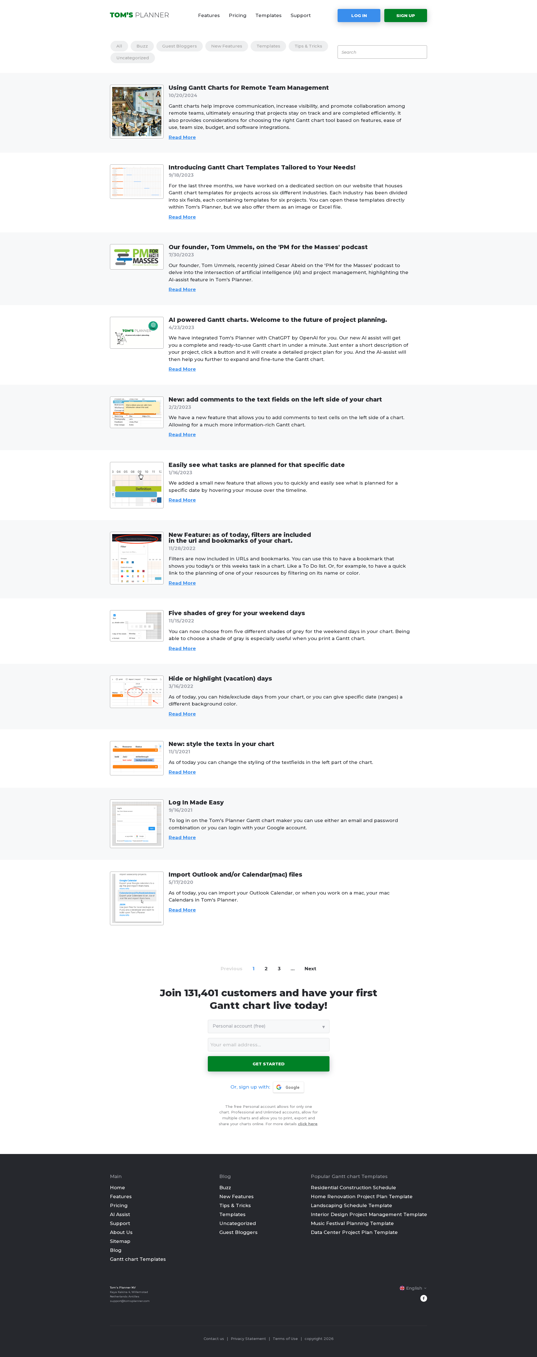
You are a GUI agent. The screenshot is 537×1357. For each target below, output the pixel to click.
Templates (268, 15)
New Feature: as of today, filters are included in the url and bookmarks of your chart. (240, 537)
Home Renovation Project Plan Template (362, 1196)
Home (117, 1187)
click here (307, 1124)
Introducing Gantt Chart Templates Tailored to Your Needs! (262, 167)
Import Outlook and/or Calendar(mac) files (235, 874)
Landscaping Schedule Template (351, 1205)
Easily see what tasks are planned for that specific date (257, 464)
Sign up (405, 15)
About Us (121, 1232)
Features (209, 15)
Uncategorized (132, 57)
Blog (115, 1250)
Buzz (142, 46)
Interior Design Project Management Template (369, 1214)
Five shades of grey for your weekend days (237, 613)
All (119, 46)
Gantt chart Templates (138, 1259)
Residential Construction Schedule (353, 1187)
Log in (359, 15)
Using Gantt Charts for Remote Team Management (249, 87)
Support (301, 15)
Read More (182, 137)
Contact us (214, 1338)
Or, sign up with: (250, 1087)
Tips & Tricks (308, 46)
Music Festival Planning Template (352, 1223)
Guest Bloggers (179, 46)
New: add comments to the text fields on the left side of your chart (275, 399)
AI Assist (120, 1214)
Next (310, 968)
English (414, 1288)
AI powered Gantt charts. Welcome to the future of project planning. (278, 319)
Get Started (268, 1063)
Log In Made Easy (196, 802)
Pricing (237, 15)
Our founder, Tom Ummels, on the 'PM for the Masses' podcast (268, 247)
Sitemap (120, 1241)
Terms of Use (285, 1338)
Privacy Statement (248, 1338)
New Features (226, 46)
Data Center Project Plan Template (354, 1232)
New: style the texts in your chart (221, 743)
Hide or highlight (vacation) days (220, 678)
